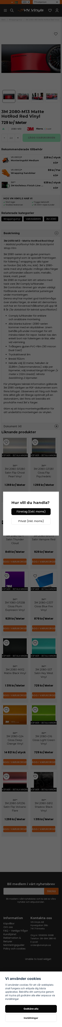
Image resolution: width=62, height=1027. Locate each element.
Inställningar (31, 1018)
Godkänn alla (31, 1008)
